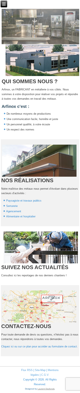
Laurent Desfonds (46, 389)
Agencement (13, 211)
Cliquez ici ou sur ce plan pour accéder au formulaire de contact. (39, 346)
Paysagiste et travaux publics (23, 200)
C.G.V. (45, 374)
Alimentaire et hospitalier (20, 216)
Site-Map (40, 370)
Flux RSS (27, 370)
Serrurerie (12, 205)
